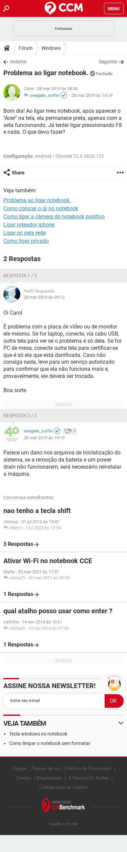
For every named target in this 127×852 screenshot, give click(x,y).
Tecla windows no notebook (38, 734)
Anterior (18, 61)
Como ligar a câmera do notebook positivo (54, 216)
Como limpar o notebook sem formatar (49, 743)
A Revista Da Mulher (88, 778)
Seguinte (108, 61)
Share (18, 172)
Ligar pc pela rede (24, 233)
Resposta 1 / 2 (20, 275)
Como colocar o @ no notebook (40, 208)
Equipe (20, 768)
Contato (23, 778)
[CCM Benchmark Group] (63, 806)
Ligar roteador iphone (29, 224)
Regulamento (49, 778)
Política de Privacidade (88, 768)
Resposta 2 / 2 (20, 415)
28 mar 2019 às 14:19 (91, 95)
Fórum (26, 48)
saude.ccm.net (63, 823)
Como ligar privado (26, 241)
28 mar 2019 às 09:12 (44, 297)
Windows (51, 48)
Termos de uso (46, 768)
